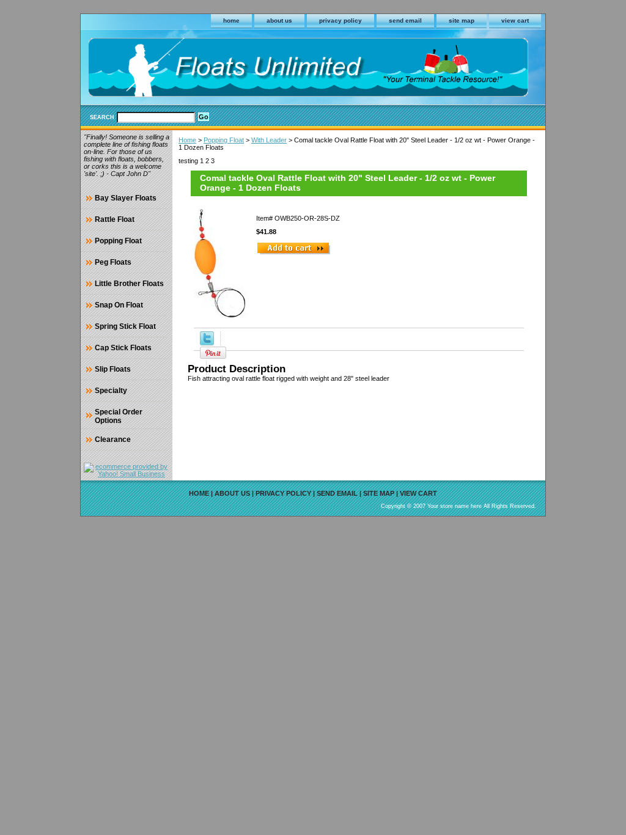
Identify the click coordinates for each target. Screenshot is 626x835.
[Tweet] (207, 343)
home (231, 20)
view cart (515, 20)
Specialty (111, 390)
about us (279, 20)
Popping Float (224, 140)
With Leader (269, 140)
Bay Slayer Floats (125, 198)
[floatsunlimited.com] (233, 69)
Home (187, 140)
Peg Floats (113, 262)
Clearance (113, 439)
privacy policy (340, 20)
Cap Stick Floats (123, 348)
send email (405, 20)
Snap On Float (119, 305)
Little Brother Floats (129, 283)
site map (461, 20)
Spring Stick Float (125, 326)
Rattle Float (114, 219)
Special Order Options (118, 416)
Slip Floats (113, 369)
